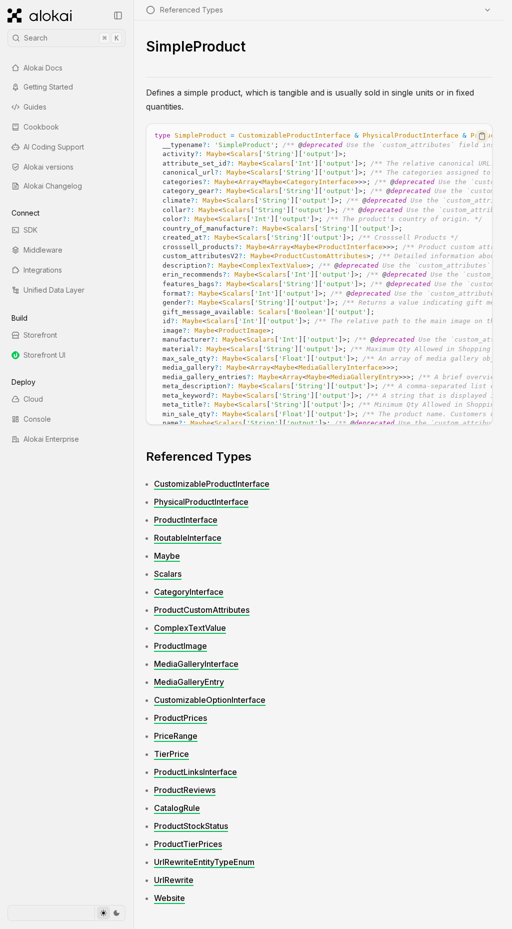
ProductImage (180, 646)
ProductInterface (186, 520)
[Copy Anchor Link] (260, 457)
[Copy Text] (482, 136)
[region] (319, 274)
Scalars (168, 574)
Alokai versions (49, 167)
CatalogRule (177, 808)
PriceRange (176, 736)
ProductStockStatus (191, 826)
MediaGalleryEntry (189, 682)
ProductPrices (180, 718)
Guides (35, 107)
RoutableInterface (188, 538)
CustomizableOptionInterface (210, 700)
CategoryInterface (189, 592)
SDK (31, 230)
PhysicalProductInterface (201, 502)
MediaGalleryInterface (196, 664)
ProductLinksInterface (195, 772)
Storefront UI (45, 355)
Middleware (43, 250)
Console (37, 419)
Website (169, 898)
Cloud (33, 399)
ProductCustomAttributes (202, 610)
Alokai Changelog (53, 186)
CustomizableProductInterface (212, 484)
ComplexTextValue (190, 628)
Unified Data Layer (54, 290)
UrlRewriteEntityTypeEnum (204, 862)
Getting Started (48, 87)
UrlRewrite (174, 880)
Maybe (167, 556)
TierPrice (171, 754)
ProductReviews (185, 790)
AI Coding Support (54, 147)
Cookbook (41, 127)
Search (71, 38)
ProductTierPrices (188, 844)
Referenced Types (199, 456)
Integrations (43, 270)
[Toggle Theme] (109, 912)
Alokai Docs (43, 68)
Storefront (40, 335)
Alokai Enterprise (51, 439)
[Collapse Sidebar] (118, 15)
